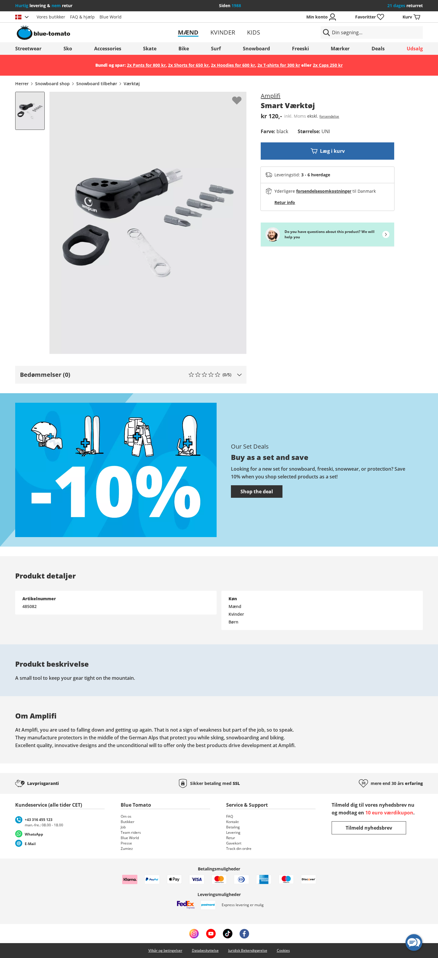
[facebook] (244, 933)
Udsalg (415, 48)
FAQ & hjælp (82, 17)
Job (123, 827)
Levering (233, 832)
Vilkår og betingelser (165, 950)
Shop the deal (256, 491)
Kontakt (232, 821)
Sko (67, 48)
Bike (183, 48)
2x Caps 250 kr (328, 65)
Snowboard (256, 48)
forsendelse (329, 116)
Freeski (300, 48)
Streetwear (28, 48)
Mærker (340, 48)
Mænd (188, 32)
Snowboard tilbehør (96, 83)
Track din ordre (238, 848)
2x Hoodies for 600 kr (233, 65)
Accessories (107, 48)
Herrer (22, 83)
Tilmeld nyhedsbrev (369, 828)
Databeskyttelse (205, 950)
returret (405, 5)
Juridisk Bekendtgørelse (247, 950)
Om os (126, 816)
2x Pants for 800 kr (146, 65)
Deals (378, 48)
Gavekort (233, 843)
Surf (216, 48)
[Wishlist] (241, 96)
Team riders (131, 832)
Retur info (284, 202)
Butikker (127, 821)
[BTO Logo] (81, 32)
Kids (253, 32)
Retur (230, 837)
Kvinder (222, 32)
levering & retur (43, 5)
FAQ (229, 816)
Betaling (233, 827)
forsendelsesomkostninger (323, 191)
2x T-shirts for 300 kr (278, 65)
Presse (126, 843)
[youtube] (211, 933)
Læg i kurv (332, 151)
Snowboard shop (52, 83)
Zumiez (127, 848)
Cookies (283, 950)
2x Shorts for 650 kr (188, 65)
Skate (149, 48)
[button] (130, 375)
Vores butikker (51, 17)
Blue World (111, 17)
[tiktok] (227, 933)
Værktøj (132, 83)
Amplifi (270, 96)
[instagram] (194, 933)
